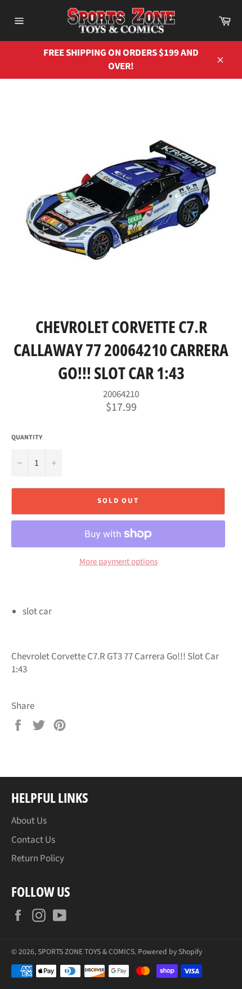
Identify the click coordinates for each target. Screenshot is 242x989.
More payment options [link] (118, 562)
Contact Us (33, 840)
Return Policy (37, 858)
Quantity (26, 437)
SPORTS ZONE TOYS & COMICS (86, 951)
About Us (29, 821)
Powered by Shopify (170, 951)
